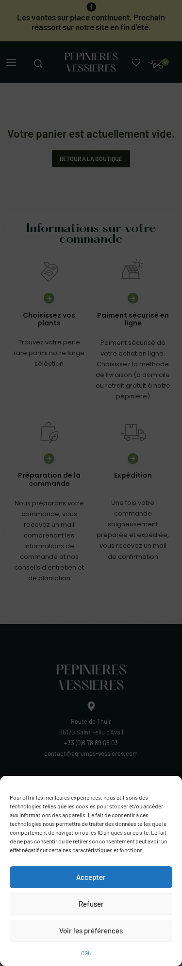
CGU (86, 952)
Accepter (91, 877)
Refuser (91, 903)
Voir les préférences (91, 930)
